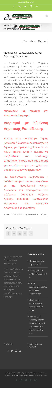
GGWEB (45, 375)
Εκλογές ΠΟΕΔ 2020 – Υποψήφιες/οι (38, 274)
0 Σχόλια (44, 215)
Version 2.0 (17, 375)
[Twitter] (12, 351)
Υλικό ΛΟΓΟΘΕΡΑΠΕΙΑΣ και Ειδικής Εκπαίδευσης (38, 288)
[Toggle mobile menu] (47, 15)
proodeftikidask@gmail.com (26, 2)
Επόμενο (42, 41)
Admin (8, 215)
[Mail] (16, 351)
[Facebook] (8, 351)
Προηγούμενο (30, 41)
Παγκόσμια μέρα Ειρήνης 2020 (37, 263)
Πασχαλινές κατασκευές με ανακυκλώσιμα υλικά (36, 305)
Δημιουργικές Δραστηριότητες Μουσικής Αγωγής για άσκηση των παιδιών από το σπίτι (37, 325)
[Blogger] (20, 351)
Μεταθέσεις (35, 215)
